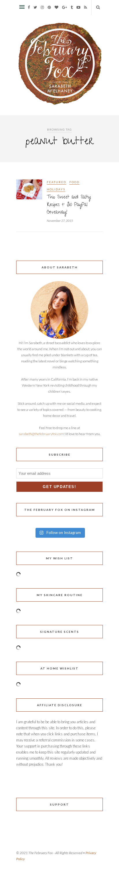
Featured (56, 182)
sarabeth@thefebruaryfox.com (41, 434)
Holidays (56, 189)
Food (74, 182)
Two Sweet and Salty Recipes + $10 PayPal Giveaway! (69, 205)
